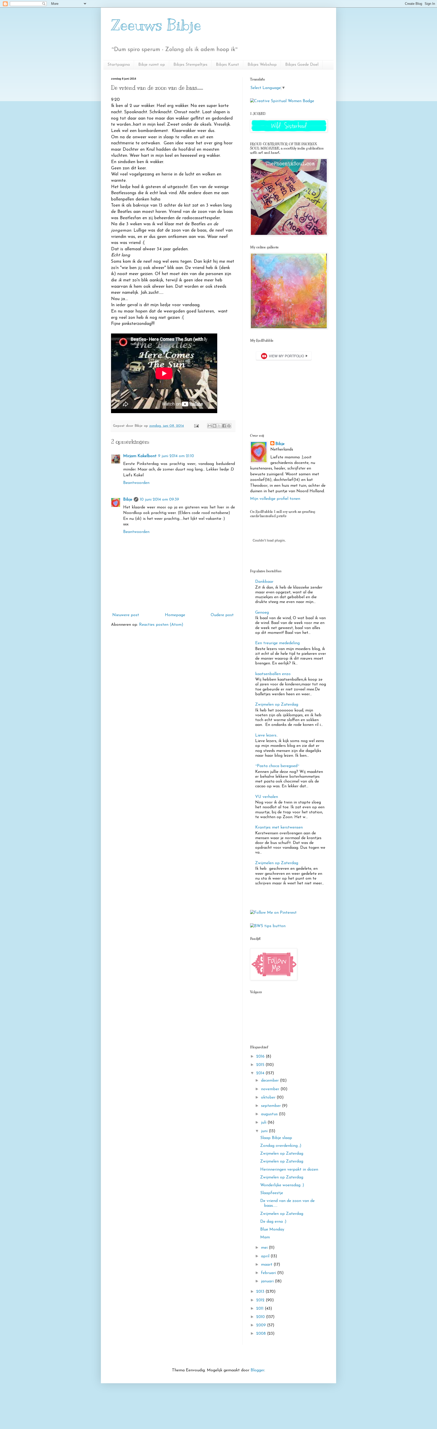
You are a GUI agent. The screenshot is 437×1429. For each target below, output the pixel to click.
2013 (261, 1292)
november (270, 1089)
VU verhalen (266, 797)
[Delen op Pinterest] (228, 425)
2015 (261, 1065)
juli (264, 1123)
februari (269, 1273)
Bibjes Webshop (262, 65)
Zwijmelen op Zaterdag (276, 705)
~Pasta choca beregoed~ (277, 766)
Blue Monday (272, 1229)
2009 (261, 1325)
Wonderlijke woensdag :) (282, 1185)
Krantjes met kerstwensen (279, 827)
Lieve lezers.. (266, 735)
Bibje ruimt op (151, 65)
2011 (260, 1309)
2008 (261, 1334)
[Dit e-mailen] (209, 425)
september (271, 1106)
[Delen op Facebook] (224, 425)
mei (265, 1248)
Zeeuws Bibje (156, 25)
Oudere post (222, 615)
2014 (261, 1073)
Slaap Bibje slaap (276, 1138)
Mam (265, 1237)
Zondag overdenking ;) (280, 1146)
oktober (269, 1098)
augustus (270, 1114)
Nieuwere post (125, 615)
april (266, 1256)
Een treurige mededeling (277, 643)
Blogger (257, 1370)
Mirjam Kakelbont (140, 456)
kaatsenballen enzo (273, 674)
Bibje (127, 500)
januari (268, 1281)
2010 (261, 1317)
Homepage (175, 615)
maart (267, 1265)
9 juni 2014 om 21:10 (176, 456)
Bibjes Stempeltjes (190, 65)
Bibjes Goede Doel (301, 65)
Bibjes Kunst (227, 65)
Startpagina (118, 65)
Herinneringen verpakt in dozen (289, 1170)
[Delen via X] (219, 425)
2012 (261, 1300)
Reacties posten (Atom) (161, 625)
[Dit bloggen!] (214, 425)
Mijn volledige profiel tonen (275, 499)
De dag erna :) (273, 1222)
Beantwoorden (136, 483)
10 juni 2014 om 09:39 (159, 500)
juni (265, 1131)
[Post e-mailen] (196, 426)
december (270, 1081)
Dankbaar (264, 582)
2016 (261, 1057)
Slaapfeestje (271, 1193)
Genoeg (262, 613)
